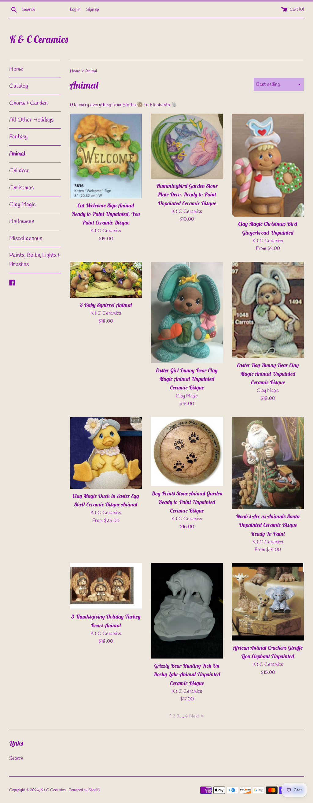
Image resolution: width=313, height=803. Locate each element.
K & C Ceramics (38, 39)
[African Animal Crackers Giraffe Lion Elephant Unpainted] (268, 602)
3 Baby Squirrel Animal (106, 304)
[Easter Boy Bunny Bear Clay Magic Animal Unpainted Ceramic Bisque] (268, 310)
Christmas (21, 188)
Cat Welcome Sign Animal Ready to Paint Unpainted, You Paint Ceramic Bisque (106, 214)
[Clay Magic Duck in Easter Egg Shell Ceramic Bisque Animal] (106, 453)
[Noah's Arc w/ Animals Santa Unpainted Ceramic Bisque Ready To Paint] (268, 463)
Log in (75, 10)
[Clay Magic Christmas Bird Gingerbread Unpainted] (268, 165)
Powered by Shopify (84, 790)
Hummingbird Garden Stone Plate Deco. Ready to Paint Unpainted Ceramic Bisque (187, 194)
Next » (196, 716)
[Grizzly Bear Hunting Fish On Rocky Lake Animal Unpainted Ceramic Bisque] (187, 611)
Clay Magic (22, 205)
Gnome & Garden (28, 103)
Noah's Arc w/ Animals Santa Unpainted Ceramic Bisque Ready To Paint (268, 525)
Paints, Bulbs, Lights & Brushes (34, 259)
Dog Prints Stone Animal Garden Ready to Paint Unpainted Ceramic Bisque (187, 502)
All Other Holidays (31, 120)
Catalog (18, 86)
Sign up (92, 10)
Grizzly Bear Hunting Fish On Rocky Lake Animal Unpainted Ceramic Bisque (186, 674)
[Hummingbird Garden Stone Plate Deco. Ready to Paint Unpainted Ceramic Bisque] (187, 146)
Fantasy (18, 137)
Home (16, 69)
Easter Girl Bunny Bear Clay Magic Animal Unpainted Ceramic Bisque (187, 379)
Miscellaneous (25, 239)
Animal (17, 154)
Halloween (21, 221)
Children (19, 171)
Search (16, 758)
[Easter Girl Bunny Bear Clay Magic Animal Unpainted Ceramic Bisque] (187, 312)
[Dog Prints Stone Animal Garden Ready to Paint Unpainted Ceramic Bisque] (187, 451)
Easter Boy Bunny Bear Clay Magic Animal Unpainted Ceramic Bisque (268, 374)
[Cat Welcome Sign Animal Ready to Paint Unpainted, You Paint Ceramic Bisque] (106, 156)
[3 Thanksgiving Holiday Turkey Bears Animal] (106, 586)
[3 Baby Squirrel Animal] (106, 280)
